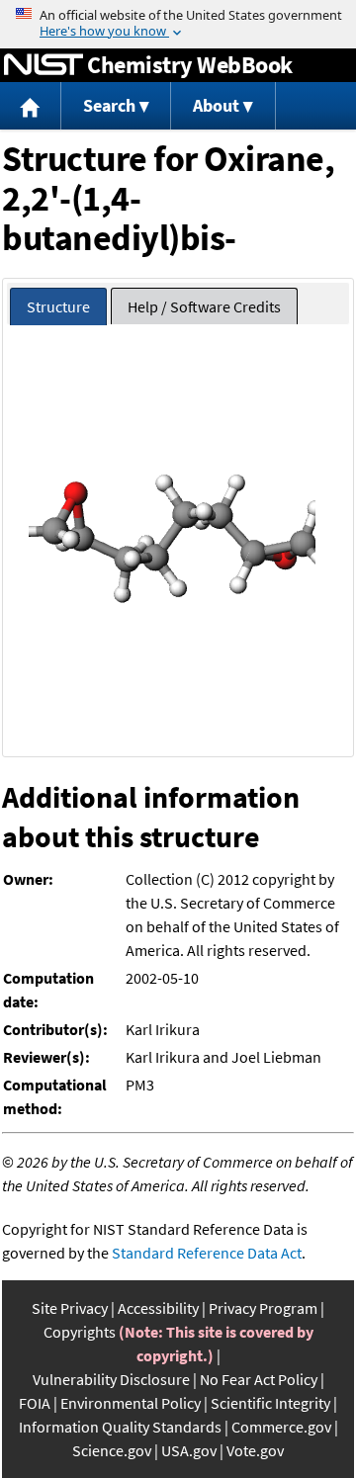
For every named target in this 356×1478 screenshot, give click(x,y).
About (216, 105)
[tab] (58, 307)
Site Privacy (70, 1308)
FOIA (34, 1403)
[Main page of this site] (30, 106)
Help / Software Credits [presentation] (204, 306)
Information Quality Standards (120, 1426)
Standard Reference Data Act (207, 1252)
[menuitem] (30, 106)
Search (109, 105)
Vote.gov (255, 1450)
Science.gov (111, 1450)
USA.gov (189, 1450)
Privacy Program (263, 1308)
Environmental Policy (130, 1403)
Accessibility (158, 1308)
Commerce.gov (281, 1426)
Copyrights (80, 1332)
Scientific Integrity (270, 1403)
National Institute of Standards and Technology (43, 65)
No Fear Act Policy (258, 1379)
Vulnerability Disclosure (111, 1379)
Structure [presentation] (58, 306)
